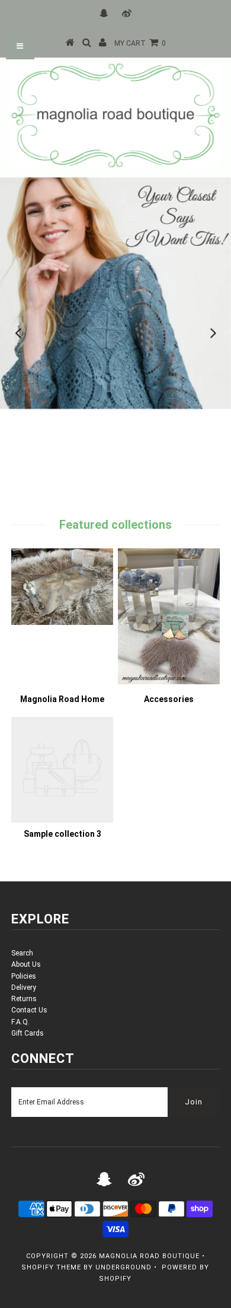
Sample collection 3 (62, 834)
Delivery (23, 987)
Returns (24, 999)
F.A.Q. (20, 1022)
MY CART (140, 43)
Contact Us (29, 1010)
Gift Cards (27, 1033)
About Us (26, 964)
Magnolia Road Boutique (149, 1256)
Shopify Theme (51, 1267)
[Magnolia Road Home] (62, 622)
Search (22, 953)
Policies (23, 976)
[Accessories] (169, 682)
